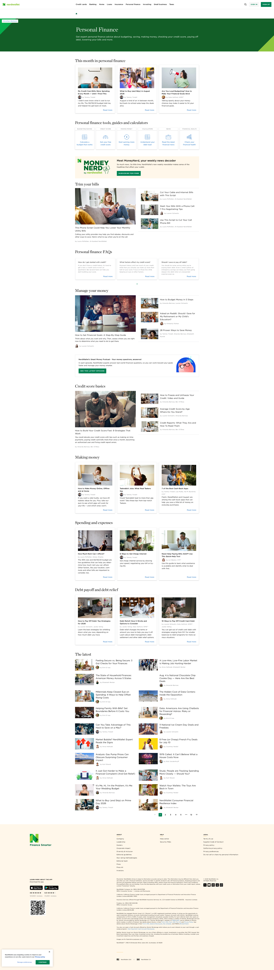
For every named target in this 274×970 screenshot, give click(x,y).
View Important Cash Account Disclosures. (141, 929)
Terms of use (208, 839)
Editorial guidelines (124, 854)
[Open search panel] (245, 4)
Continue (43, 962)
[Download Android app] (51, 888)
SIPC (178, 920)
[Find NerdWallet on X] (205, 886)
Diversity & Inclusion (125, 851)
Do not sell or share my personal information (220, 854)
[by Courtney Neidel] (161, 746)
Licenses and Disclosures (142, 891)
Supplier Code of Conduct (213, 842)
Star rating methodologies (127, 858)
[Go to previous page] (155, 814)
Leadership (121, 842)
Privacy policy (208, 845)
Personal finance (133, 4)
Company (120, 839)
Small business (160, 4)
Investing (147, 4)
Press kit (120, 867)
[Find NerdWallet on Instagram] (213, 886)
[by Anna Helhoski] (161, 699)
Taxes (171, 4)
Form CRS (164, 922)
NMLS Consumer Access (124, 891)
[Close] (49, 951)
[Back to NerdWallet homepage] (76, 13)
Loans (109, 4)
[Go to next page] (196, 814)
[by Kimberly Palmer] (161, 323)
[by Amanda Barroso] (161, 685)
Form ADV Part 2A (175, 922)
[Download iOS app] (36, 888)
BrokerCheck (184, 924)
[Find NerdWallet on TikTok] (221, 886)
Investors (120, 870)
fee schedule (167, 924)
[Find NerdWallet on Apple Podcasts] (217, 886)
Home (101, 4)
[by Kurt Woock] (97, 764)
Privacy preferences (211, 851)
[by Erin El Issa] (97, 667)
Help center (164, 839)
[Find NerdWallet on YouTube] (209, 886)
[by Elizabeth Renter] (97, 682)
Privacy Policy (188, 922)
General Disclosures (156, 924)
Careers (120, 845)
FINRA (174, 920)
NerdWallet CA (146, 959)
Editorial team (122, 861)
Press (119, 864)
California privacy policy (212, 848)
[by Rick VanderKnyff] (161, 761)
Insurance (119, 4)
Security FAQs (165, 842)
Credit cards (81, 4)
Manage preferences (24, 962)
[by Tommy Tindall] (97, 731)
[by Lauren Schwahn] (161, 213)
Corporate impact (123, 848)
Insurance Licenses (191, 899)
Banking (93, 4)
